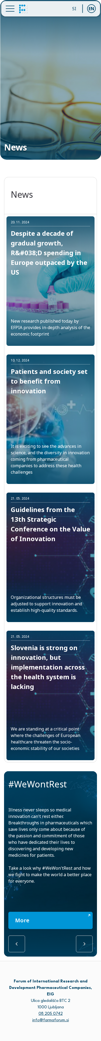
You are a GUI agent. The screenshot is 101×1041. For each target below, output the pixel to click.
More (22, 920)
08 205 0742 (51, 1014)
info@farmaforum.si (50, 1020)
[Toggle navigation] (10, 8)
